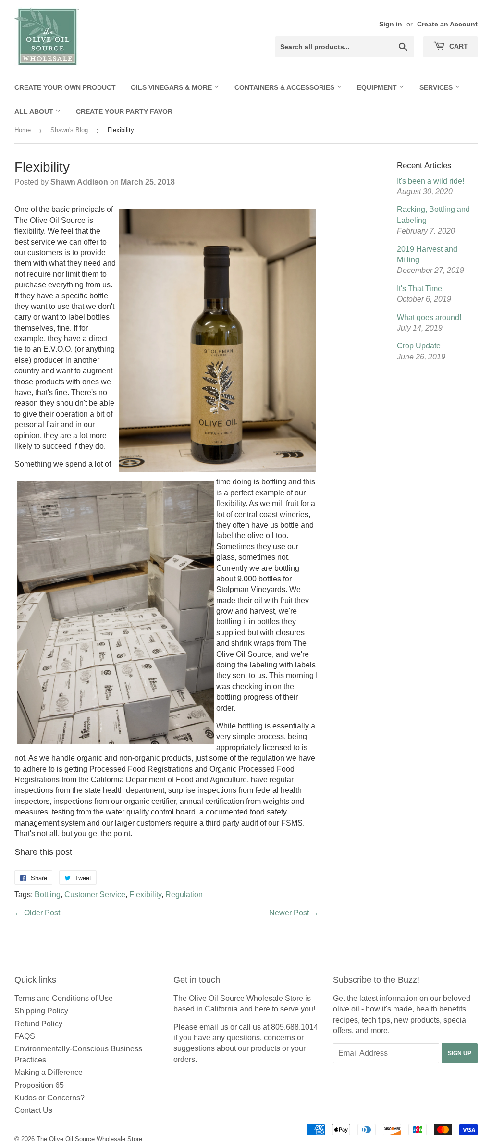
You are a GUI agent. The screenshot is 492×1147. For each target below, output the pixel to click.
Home (22, 130)
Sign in (390, 24)
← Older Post (37, 913)
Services (437, 87)
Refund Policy (38, 1024)
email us (213, 1027)
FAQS (24, 1036)
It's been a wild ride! (430, 181)
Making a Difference (48, 1072)
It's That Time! (420, 288)
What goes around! (429, 317)
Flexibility (145, 894)
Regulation (184, 894)
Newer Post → (294, 913)
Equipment (378, 87)
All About (34, 111)
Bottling (48, 894)
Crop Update (419, 346)
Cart (457, 46)
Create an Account (447, 24)
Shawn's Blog (69, 130)
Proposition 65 (39, 1085)
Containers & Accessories (285, 87)
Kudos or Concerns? (49, 1098)
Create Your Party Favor (124, 111)
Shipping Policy (41, 1011)
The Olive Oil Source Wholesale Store (89, 1139)
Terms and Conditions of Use (63, 998)
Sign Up (459, 1053)
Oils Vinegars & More (172, 87)
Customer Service (94, 894)
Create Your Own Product (65, 87)
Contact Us (33, 1110)
